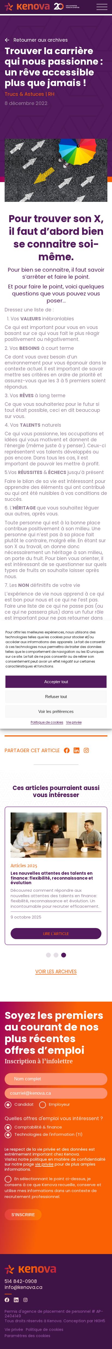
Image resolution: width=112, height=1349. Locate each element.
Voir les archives (56, 971)
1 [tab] (48, 955)
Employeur (59, 1104)
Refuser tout (56, 696)
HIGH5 (99, 1321)
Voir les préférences (56, 711)
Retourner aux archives (41, 40)
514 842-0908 (21, 1281)
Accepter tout (56, 681)
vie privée (44, 1164)
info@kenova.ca (23, 1287)
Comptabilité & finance (38, 1127)
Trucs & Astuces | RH (29, 94)
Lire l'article (56, 933)
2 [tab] (56, 955)
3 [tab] (63, 955)
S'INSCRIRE (23, 1214)
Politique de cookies (47, 722)
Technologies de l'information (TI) (48, 1134)
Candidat (24, 1104)
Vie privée (74, 722)
